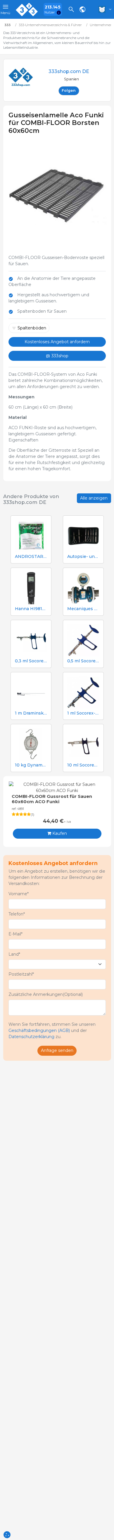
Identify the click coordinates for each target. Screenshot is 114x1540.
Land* (14, 954)
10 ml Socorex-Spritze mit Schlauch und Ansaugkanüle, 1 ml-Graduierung (83, 765)
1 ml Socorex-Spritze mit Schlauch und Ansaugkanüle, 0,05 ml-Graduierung (83, 713)
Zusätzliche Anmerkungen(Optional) (45, 994)
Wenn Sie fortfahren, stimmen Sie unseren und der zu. (52, 1030)
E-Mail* (15, 934)
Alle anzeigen (94, 498)
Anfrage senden (57, 1050)
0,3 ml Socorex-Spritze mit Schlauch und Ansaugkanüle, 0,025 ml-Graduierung (31, 661)
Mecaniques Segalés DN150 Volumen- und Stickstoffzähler (83, 608)
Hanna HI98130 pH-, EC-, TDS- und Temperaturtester (31, 608)
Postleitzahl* (21, 974)
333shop (59, 355)
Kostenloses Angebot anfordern (57, 341)
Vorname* (18, 893)
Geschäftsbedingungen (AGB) (39, 1030)
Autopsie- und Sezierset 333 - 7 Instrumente (83, 556)
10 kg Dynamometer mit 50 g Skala (31, 765)
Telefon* (16, 914)
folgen (69, 90)
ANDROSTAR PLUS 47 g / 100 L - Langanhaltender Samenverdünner (31, 556)
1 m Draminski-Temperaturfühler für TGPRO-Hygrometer (31, 713)
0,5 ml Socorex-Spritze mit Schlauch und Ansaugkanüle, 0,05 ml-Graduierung (83, 661)
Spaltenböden (32, 328)
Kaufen (59, 833)
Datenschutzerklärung (31, 1036)
